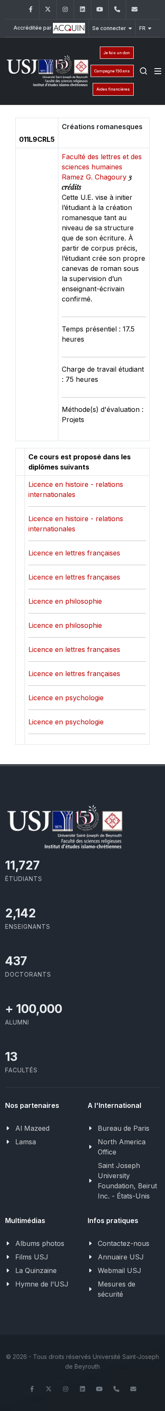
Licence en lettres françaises (74, 553)
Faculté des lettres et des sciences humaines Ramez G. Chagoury (102, 166)
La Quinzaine (36, 1270)
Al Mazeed (32, 1128)
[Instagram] (65, 9)
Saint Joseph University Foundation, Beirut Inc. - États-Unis (127, 1180)
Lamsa (25, 1142)
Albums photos (39, 1243)
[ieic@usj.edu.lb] (134, 9)
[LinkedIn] (82, 9)
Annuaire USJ (121, 1257)
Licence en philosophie (65, 601)
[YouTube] (99, 9)
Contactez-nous (123, 1243)
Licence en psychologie (66, 697)
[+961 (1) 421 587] (117, 9)
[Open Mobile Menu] (157, 71)
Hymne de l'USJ (42, 1284)
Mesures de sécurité (116, 1289)
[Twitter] (47, 9)
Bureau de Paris (123, 1128)
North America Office (122, 1147)
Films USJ (31, 1257)
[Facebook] (30, 9)
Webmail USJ (119, 1270)
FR (142, 28)
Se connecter (109, 28)
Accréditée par (33, 28)
